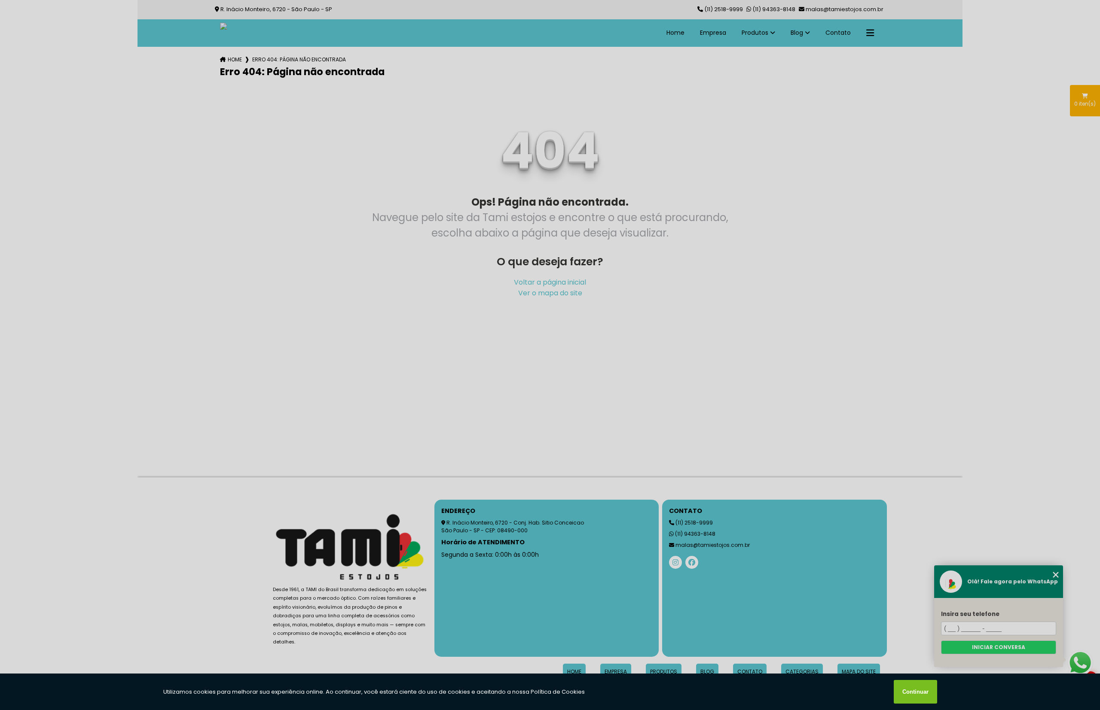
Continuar (915, 692)
